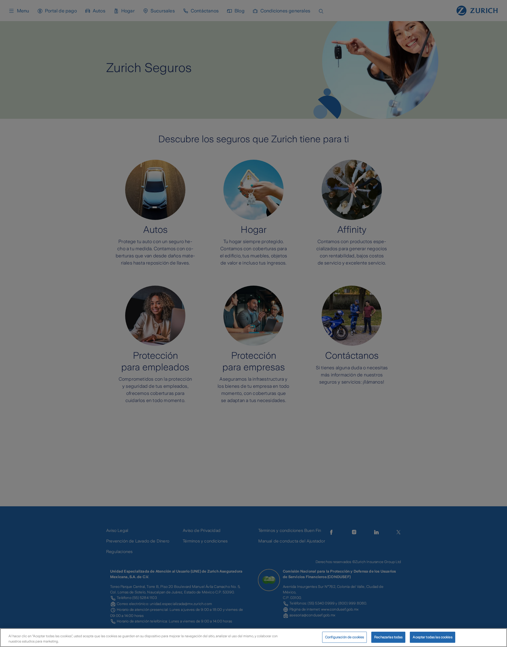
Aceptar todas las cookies (432, 637)
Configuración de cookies (344, 637)
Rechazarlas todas (388, 637)
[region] (253, 637)
